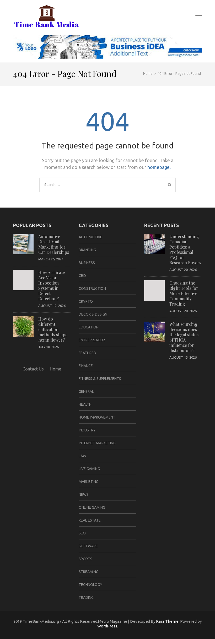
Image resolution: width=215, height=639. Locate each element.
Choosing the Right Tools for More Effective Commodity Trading (183, 293)
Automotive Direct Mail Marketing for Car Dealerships (53, 244)
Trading (86, 597)
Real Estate (90, 520)
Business (87, 263)
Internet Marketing (97, 443)
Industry (87, 430)
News (84, 494)
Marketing (88, 482)
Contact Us (33, 369)
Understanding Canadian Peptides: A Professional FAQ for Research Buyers (185, 249)
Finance (86, 366)
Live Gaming (89, 469)
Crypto (86, 301)
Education (89, 327)
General (86, 391)
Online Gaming (92, 507)
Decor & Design (93, 314)
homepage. (159, 167)
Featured (87, 353)
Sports (85, 559)
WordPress (107, 626)
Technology (90, 585)
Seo (82, 533)
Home (55, 369)
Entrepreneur (92, 340)
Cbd (82, 276)
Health (85, 404)
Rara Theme (167, 621)
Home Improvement (97, 417)
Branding (87, 250)
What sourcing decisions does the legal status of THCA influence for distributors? (183, 337)
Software (88, 546)
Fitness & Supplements (100, 379)
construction (92, 288)
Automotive (90, 237)
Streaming (88, 572)
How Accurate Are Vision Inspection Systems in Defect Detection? (51, 285)
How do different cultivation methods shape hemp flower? (52, 329)
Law (82, 456)
